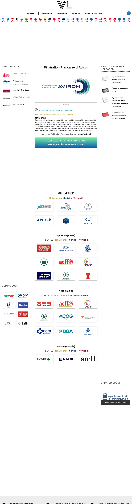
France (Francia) (67, 114)
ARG (3, 21)
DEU (49, 21)
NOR (110, 21)
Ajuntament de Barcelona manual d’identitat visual (119, 115)
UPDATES (76, 13)
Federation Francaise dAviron (66, 142)
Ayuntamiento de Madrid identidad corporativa (118, 79)
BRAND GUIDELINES (93, 13)
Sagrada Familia (19, 74)
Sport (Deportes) (45, 114)
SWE (119, 21)
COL (45, 21)
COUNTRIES (62, 13)
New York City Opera (21, 90)
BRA (26, 21)
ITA (87, 21)
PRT (115, 21)
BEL (17, 21)
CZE (40, 21)
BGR (21, 21)
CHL (36, 21)
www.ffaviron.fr (85, 134)
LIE (91, 21)
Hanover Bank (18, 104)
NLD (105, 21)
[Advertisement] (66, 44)
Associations (56, 114)
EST (63, 21)
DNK (54, 21)
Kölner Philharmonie (21, 97)
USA (129, 21)
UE (124, 21)
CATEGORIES (46, 13)
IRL (82, 21)
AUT (12, 21)
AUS (8, 21)
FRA (73, 21)
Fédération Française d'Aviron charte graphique (56, 110)
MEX (100, 21)
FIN (68, 21)
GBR (77, 21)
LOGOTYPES (30, 13)
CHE (31, 21)
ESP (59, 21)
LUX (96, 21)
